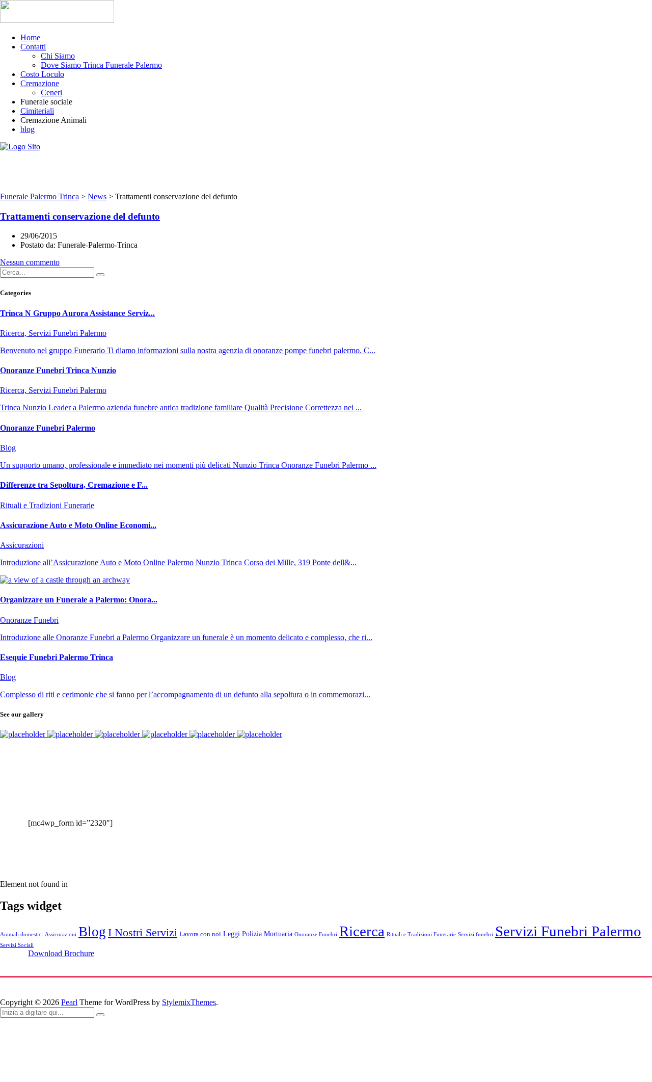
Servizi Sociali (17, 945)
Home (30, 37)
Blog (92, 931)
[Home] (20, 146)
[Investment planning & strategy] (23, 734)
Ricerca (362, 931)
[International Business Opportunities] (71, 734)
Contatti (33, 46)
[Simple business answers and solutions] (165, 734)
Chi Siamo (58, 55)
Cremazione (39, 83)
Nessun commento (30, 262)
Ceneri (51, 92)
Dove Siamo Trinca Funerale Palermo (101, 65)
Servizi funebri (475, 934)
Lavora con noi (200, 934)
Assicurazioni (60, 934)
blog (27, 129)
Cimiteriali (37, 111)
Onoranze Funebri (315, 934)
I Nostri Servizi (142, 932)
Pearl (69, 1002)
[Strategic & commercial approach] (118, 734)
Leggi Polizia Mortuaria (257, 934)
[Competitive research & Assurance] (213, 734)
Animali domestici (21, 934)
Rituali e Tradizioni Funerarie (421, 934)
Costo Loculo (42, 74)
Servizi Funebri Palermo (568, 931)
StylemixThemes (189, 1002)
